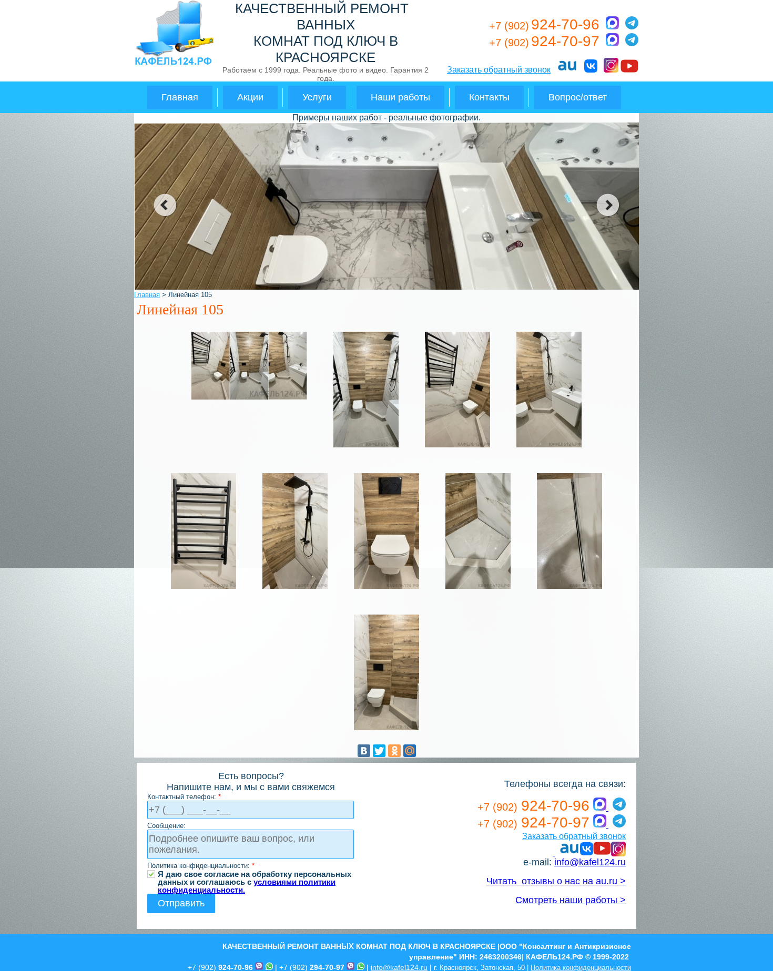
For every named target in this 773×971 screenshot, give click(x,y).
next (608, 205)
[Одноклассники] (394, 750)
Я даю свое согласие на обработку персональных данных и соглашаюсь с (254, 874)
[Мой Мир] (409, 750)
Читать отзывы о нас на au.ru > (556, 881)
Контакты (489, 97)
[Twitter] (379, 750)
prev (164, 205)
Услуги (317, 97)
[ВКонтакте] (364, 750)
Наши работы (400, 97)
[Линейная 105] (249, 399)
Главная (179, 97)
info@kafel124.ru (590, 862)
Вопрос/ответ (577, 97)
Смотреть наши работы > (570, 900)
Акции (250, 97)
